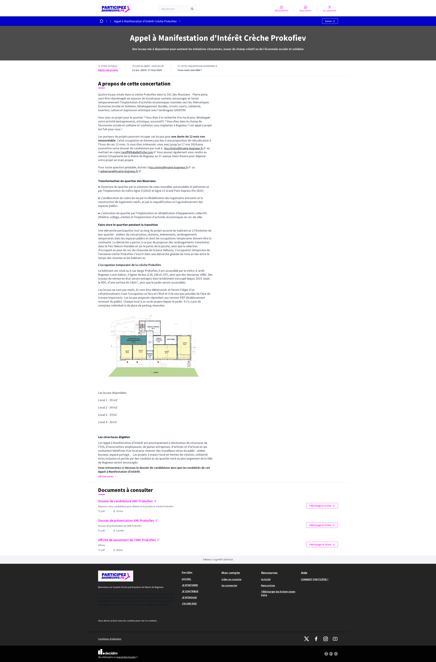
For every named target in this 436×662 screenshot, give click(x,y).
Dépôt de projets (108, 70)
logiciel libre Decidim (127, 657)
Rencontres (268, 585)
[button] (107, 476)
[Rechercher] (192, 9)
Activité (265, 579)
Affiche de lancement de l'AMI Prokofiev (129, 540)
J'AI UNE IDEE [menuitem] (189, 603)
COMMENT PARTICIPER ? (314, 579)
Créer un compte (231, 579)
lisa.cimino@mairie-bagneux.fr (185, 148)
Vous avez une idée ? (190, 70)
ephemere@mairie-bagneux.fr (120, 171)
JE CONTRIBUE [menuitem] (190, 591)
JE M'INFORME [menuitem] (190, 585)
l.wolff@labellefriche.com (138, 152)
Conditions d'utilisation (109, 638)
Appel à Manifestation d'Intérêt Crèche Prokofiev (145, 21)
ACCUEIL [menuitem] (186, 579)
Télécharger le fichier (320, 505)
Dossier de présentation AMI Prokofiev (128, 520)
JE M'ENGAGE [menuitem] (189, 597)
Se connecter (229, 585)
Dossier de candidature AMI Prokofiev (136, 501)
